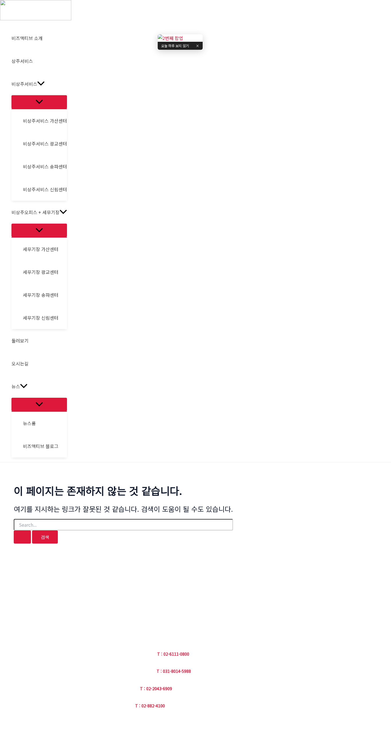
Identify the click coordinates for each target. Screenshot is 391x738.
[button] (41, 83)
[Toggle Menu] (39, 102)
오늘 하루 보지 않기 (175, 45)
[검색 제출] (22, 537)
